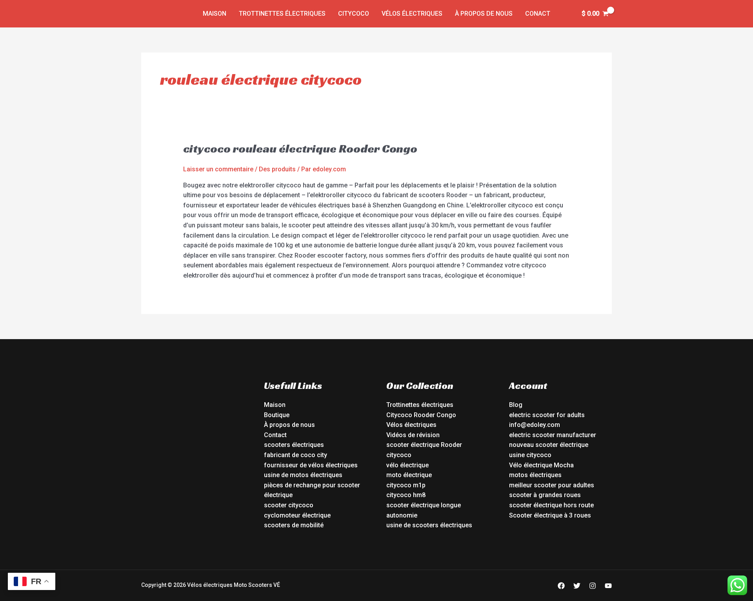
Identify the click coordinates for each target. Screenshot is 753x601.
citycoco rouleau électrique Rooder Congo (300, 148)
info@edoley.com (534, 425)
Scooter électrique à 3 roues (550, 515)
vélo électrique (407, 465)
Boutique (276, 415)
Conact (537, 13)
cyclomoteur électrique (297, 515)
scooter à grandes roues (545, 495)
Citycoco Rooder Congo (421, 415)
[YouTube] (608, 585)
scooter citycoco (288, 505)
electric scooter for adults (547, 415)
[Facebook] (561, 585)
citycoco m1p (406, 485)
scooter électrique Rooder (424, 444)
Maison (214, 13)
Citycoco (353, 13)
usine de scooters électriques (429, 525)
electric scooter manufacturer (552, 435)
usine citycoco (530, 455)
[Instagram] (592, 585)
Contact (275, 435)
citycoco (398, 455)
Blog (515, 405)
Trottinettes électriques (282, 13)
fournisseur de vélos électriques (311, 465)
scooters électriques (294, 444)
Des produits (277, 169)
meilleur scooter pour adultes (551, 485)
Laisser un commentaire (218, 169)
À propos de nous (484, 13)
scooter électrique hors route (551, 505)
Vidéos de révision (413, 435)
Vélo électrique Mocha (541, 465)
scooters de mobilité (294, 525)
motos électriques (535, 475)
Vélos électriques (412, 13)
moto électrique (409, 475)
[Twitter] (576, 585)
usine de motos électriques (303, 475)
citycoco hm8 (406, 495)
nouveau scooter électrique (548, 444)
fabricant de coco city (295, 455)
